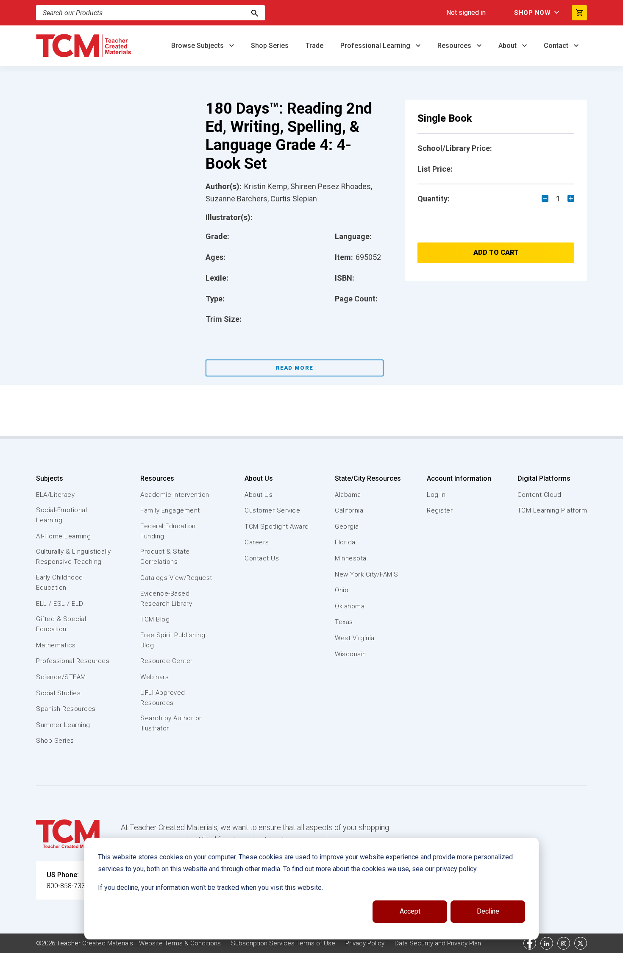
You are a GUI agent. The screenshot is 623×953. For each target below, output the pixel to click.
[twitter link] (580, 943)
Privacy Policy (364, 943)
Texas (344, 622)
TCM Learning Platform (552, 510)
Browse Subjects (198, 46)
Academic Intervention (174, 495)
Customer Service (272, 510)
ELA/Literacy (55, 495)
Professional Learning (376, 46)
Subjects (49, 478)
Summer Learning (63, 725)
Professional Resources (72, 661)
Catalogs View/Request (176, 578)
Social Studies (58, 693)
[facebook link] (529, 943)
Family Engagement (170, 510)
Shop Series (270, 46)
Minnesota (351, 558)
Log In (436, 495)
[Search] (255, 12)
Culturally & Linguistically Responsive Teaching (73, 557)
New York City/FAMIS (366, 574)
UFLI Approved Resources (162, 698)
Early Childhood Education (59, 582)
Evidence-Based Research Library (166, 598)
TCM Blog (155, 619)
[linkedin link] (546, 943)
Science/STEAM (61, 677)
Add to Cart (496, 252)
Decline (488, 911)
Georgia (347, 526)
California (349, 510)
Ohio (341, 590)
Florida (345, 542)
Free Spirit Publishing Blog (172, 640)
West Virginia (355, 638)
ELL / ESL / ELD (59, 603)
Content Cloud (539, 495)
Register (440, 510)
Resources (455, 46)
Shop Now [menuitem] (532, 13)
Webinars (154, 677)
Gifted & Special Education (61, 624)
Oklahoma (349, 606)
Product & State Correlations (165, 557)
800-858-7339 (68, 886)
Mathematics (56, 645)
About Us (259, 478)
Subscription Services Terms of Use (283, 943)
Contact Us (262, 558)
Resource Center (166, 661)
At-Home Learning (63, 536)
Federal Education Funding (168, 531)
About (508, 46)
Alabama (348, 495)
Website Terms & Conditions (180, 943)
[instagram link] (563, 943)
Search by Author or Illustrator (171, 723)
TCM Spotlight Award (277, 526)
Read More (295, 368)
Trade (314, 46)
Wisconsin (350, 654)
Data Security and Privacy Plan (438, 943)
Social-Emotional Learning (61, 515)
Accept (410, 911)
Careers (257, 542)
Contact (557, 46)
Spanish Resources (66, 709)
